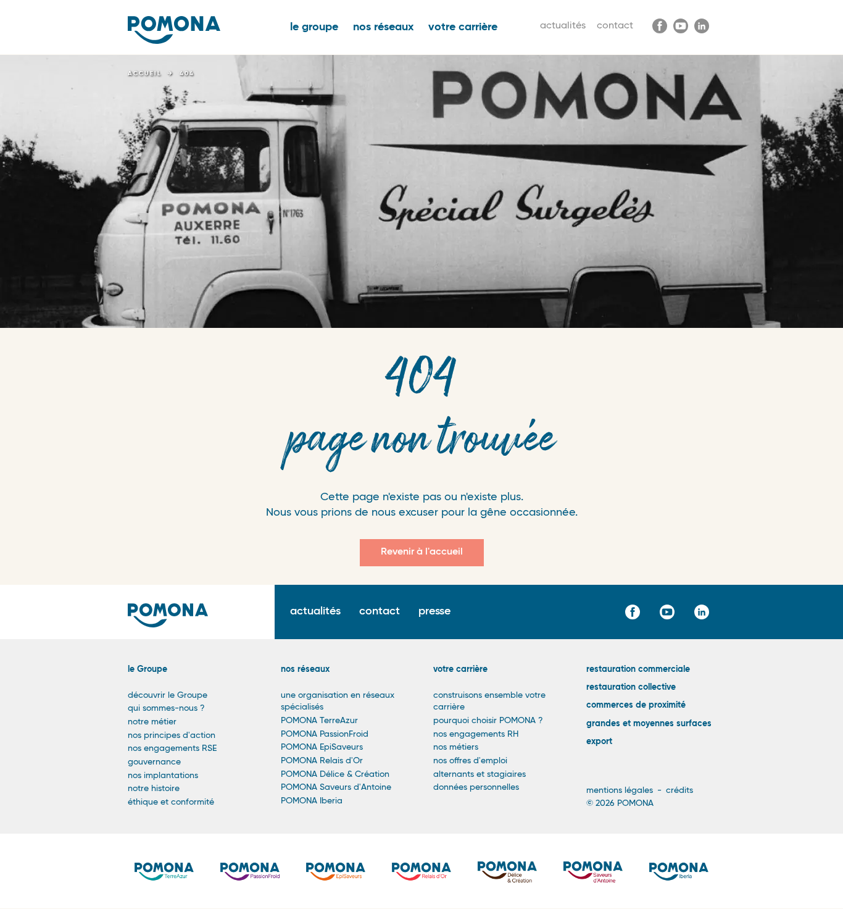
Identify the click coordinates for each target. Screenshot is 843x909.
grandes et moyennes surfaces (649, 723)
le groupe (314, 27)
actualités (563, 26)
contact (615, 26)
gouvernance (154, 762)
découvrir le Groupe (167, 695)
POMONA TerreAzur (319, 720)
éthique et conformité (171, 802)
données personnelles (476, 787)
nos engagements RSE (172, 748)
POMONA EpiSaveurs (322, 747)
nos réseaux (383, 27)
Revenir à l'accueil (422, 552)
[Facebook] (659, 26)
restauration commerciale (638, 669)
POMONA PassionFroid (324, 734)
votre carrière (462, 27)
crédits (679, 790)
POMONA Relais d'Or (322, 760)
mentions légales (619, 790)
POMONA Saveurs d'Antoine (336, 787)
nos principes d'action (171, 735)
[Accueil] (174, 30)
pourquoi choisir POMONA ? (488, 720)
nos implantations (163, 775)
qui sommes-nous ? (166, 708)
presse (434, 611)
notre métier (152, 722)
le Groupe (147, 669)
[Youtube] (680, 26)
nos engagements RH (475, 734)
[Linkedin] (701, 26)
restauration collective (631, 687)
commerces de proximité (636, 705)
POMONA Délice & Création (335, 774)
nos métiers (455, 747)
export (599, 741)
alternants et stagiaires (479, 774)
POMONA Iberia (312, 801)
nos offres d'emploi (470, 760)
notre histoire (154, 788)
